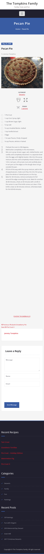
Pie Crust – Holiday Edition (12, 453)
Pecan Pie (25, 29)
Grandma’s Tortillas (9, 447)
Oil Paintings (8, 517)
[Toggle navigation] (22, 13)
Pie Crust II (5, 464)
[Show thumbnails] (22, 316)
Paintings (7, 500)
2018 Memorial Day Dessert (13, 528)
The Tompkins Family (22, 3)
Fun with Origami (10, 523)
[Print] (18, 99)
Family (6, 489)
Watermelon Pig (7, 458)
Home (17, 29)
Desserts (22, 94)
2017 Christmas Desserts (12, 539)
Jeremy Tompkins (10, 54)
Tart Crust (5, 442)
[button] (25, 99)
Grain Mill (7, 534)
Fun (5, 494)
